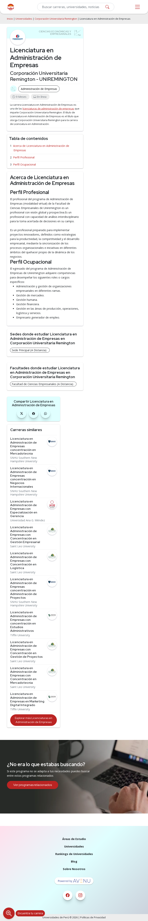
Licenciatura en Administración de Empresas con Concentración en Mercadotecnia (23, 675)
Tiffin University (20, 635)
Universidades (23, 18)
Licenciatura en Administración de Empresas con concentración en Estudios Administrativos (23, 621)
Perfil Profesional (23, 157)
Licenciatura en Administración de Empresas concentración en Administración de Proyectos (23, 588)
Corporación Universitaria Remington (56, 18)
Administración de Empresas (39, 89)
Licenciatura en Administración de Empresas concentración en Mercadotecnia (23, 446)
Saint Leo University (22, 546)
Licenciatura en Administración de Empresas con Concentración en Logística (23, 560)
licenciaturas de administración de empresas (48, 108)
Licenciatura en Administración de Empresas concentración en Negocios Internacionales (23, 477)
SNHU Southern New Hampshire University (23, 459)
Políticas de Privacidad (93, 917)
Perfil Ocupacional (24, 164)
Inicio (10, 18)
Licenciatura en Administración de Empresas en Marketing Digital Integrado (27, 699)
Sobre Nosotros (74, 869)
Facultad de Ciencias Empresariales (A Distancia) (42, 384)
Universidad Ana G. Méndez (27, 520)
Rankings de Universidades (74, 854)
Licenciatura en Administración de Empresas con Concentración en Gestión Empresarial (25, 534)
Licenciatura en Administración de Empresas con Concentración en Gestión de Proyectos (26, 649)
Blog (74, 861)
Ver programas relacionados (32, 785)
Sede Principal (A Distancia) (29, 350)
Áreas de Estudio (74, 839)
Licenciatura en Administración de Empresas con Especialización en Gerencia (23, 509)
